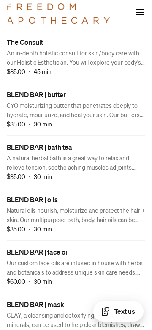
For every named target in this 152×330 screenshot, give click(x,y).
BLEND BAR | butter (36, 94)
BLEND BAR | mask (35, 304)
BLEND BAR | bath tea (39, 147)
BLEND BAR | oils (32, 199)
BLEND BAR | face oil (38, 252)
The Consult (25, 42)
